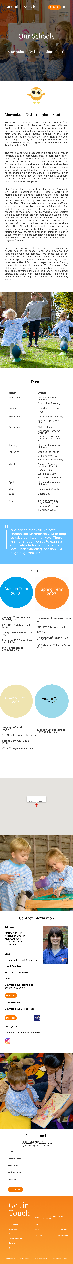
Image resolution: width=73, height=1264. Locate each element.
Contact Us (55, 7)
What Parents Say (16, 1238)
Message (12, 1179)
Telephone (13, 1165)
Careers (12, 1243)
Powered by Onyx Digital (60, 1258)
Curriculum (13, 1234)
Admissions (13, 1229)
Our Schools (13, 1225)
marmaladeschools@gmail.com (59, 1224)
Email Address (14, 1158)
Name (10, 1151)
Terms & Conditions (41, 1258)
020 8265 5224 (64, 1230)
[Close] (44, 798)
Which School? (15, 1172)
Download (10, 995)
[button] (64, 7)
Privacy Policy (24, 1258)
